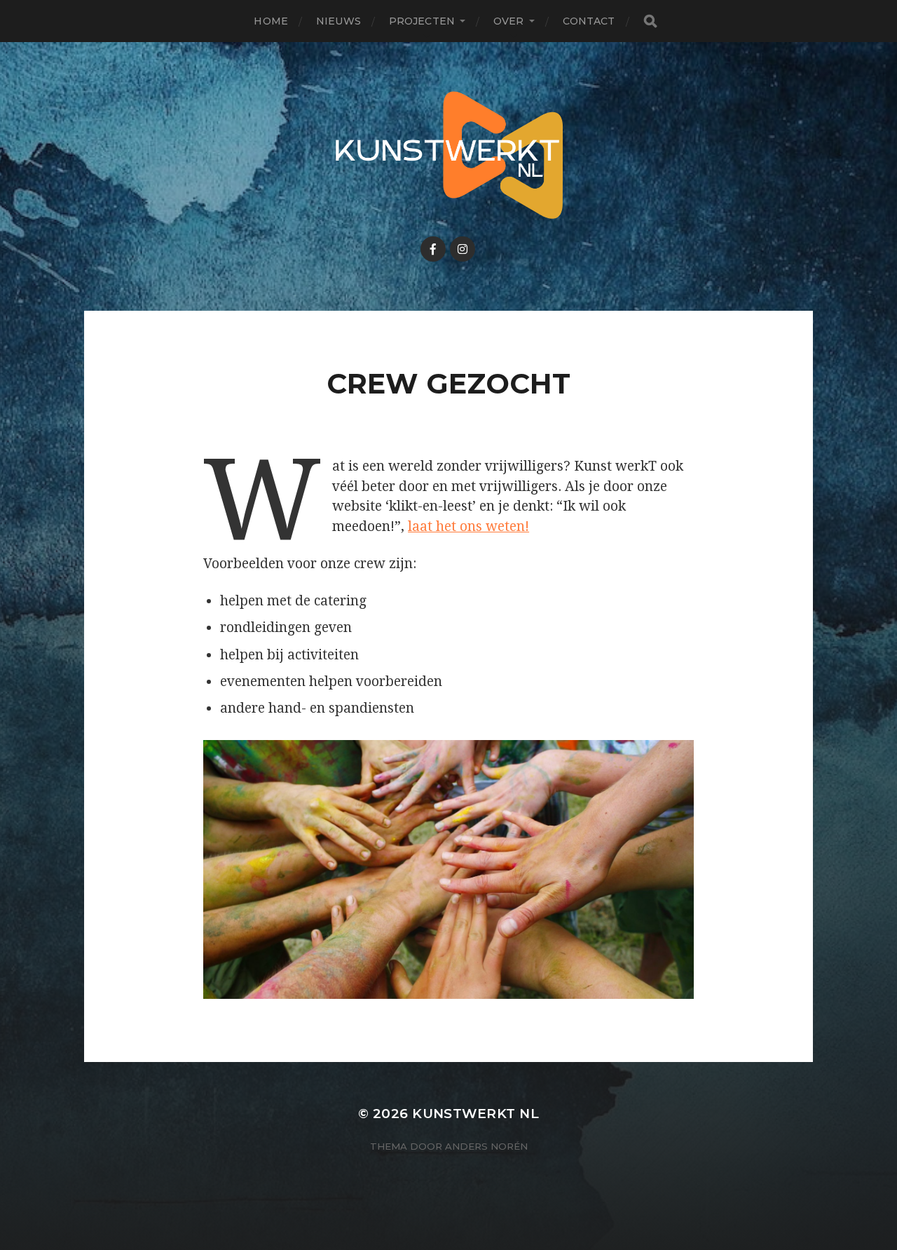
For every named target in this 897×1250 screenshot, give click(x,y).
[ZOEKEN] (650, 21)
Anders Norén (486, 1146)
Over (508, 21)
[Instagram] (462, 249)
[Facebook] (433, 249)
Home (271, 21)
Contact (589, 21)
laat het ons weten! (468, 526)
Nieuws (338, 21)
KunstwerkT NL (475, 1113)
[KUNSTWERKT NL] (449, 155)
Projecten (422, 21)
